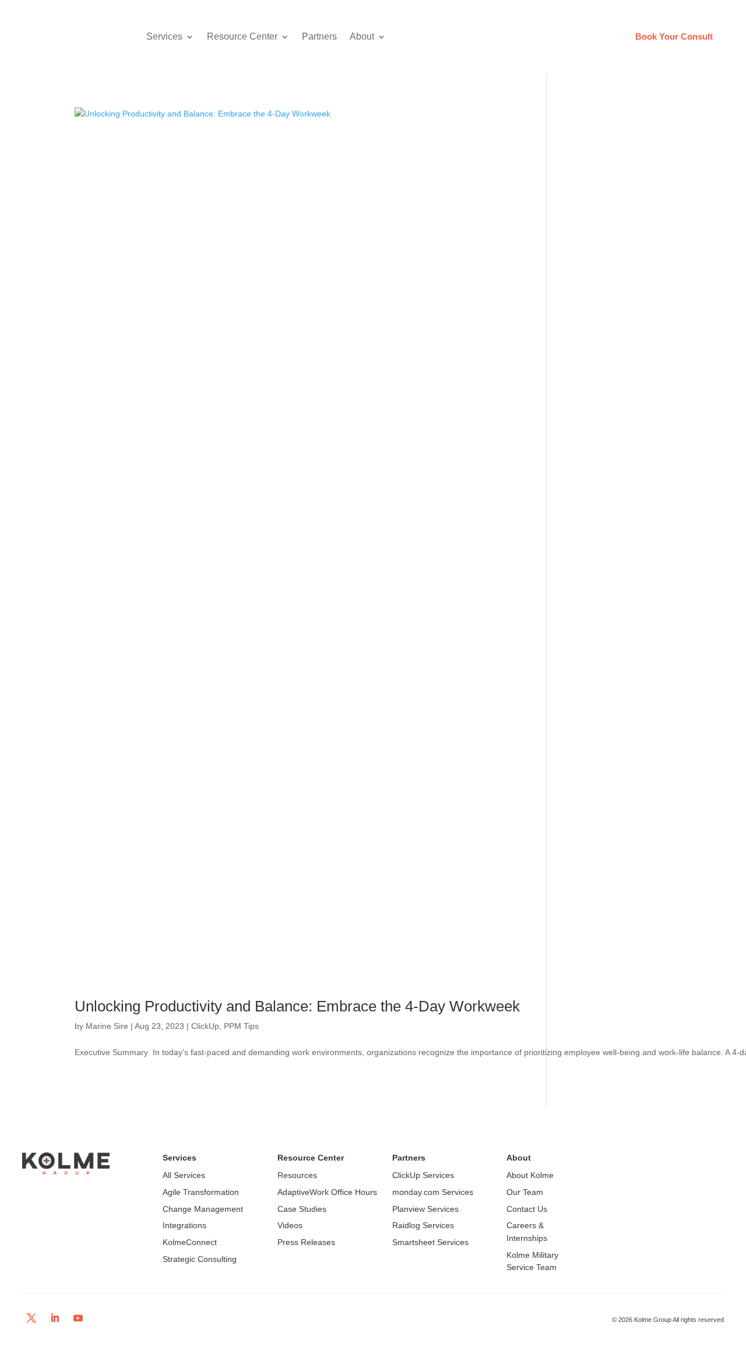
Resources (297, 1175)
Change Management (203, 1209)
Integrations (184, 1225)
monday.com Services (432, 1192)
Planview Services (425, 1209)
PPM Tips (241, 1026)
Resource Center (242, 36)
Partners (319, 36)
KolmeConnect (190, 1242)
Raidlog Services (423, 1225)
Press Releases (306, 1242)
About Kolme (530, 1175)
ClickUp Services (423, 1175)
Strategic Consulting (200, 1259)
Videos (289, 1225)
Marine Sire (107, 1026)
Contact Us (526, 1209)
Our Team (524, 1192)
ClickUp (205, 1026)
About (362, 36)
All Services (184, 1175)
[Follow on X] (31, 1318)
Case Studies (301, 1209)
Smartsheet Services (430, 1242)
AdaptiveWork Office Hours (327, 1192)
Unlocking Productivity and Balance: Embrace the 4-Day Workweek (297, 1006)
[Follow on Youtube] (78, 1318)
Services (164, 36)
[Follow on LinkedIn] (54, 1318)
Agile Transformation (201, 1192)
